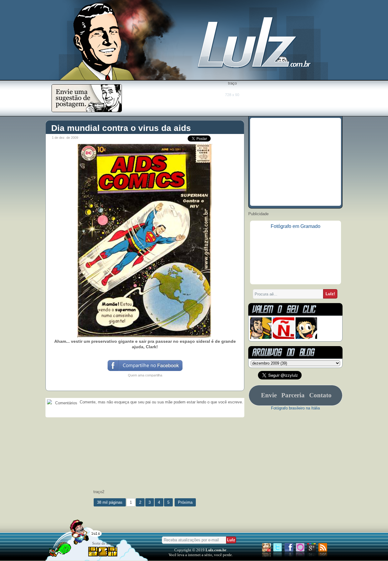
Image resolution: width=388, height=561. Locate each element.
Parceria (293, 395)
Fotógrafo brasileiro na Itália (295, 408)
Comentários (65, 403)
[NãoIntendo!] (283, 337)
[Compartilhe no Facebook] (145, 370)
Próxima (185, 502)
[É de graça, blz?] (87, 110)
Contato (320, 395)
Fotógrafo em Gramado (295, 226)
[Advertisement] (232, 99)
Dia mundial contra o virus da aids (121, 128)
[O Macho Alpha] (261, 337)
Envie (269, 395)
